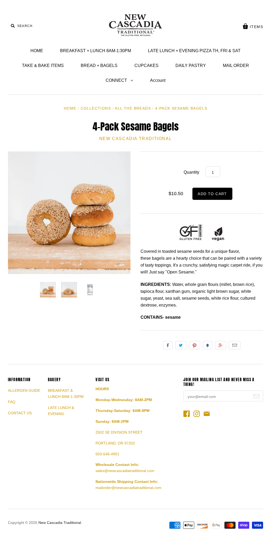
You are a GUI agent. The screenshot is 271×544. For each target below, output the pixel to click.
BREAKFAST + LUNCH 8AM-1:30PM (95, 50)
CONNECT (117, 80)
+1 (220, 345)
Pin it (194, 345)
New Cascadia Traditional (135, 138)
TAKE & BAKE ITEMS (43, 65)
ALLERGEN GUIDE (24, 390)
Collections (96, 108)
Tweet (180, 345)
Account (157, 80)
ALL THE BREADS (133, 108)
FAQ (11, 402)
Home (70, 108)
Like (168, 345)
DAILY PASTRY (190, 65)
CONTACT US (20, 413)
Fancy (207, 345)
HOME (36, 50)
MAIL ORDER (236, 65)
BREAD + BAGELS (99, 65)
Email (235, 345)
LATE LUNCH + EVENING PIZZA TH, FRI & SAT (194, 50)
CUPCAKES (146, 65)
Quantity (191, 172)
